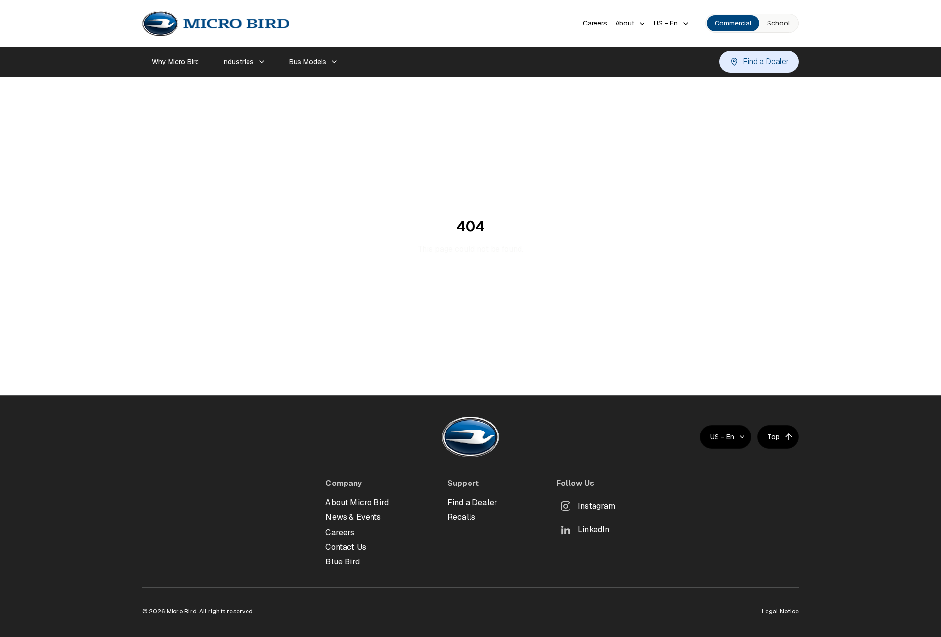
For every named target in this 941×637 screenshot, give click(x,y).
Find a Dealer (766, 61)
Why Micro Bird (175, 61)
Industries (238, 61)
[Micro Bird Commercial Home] (215, 23)
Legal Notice (780, 611)
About (624, 23)
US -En (666, 23)
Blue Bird (342, 562)
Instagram (596, 506)
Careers (595, 23)
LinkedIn (593, 529)
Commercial (733, 23)
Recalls (461, 517)
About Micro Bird (357, 502)
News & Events (353, 517)
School (778, 23)
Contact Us (345, 547)
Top (774, 437)
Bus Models (307, 61)
